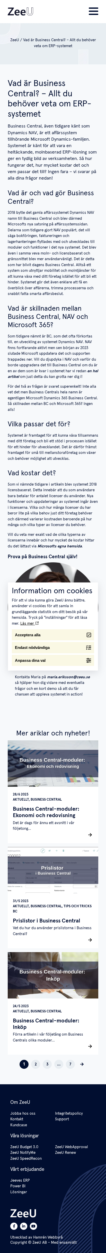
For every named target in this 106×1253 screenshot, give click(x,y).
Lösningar (18, 1192)
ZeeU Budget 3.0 (24, 1147)
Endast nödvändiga (32, 647)
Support (62, 1119)
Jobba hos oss (23, 1113)
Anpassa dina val (30, 660)
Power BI (17, 1186)
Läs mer (27, 623)
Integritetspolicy (69, 1113)
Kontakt (16, 1119)
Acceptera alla (27, 635)
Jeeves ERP (20, 1180)
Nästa (81, 1064)
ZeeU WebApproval (71, 1147)
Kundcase (18, 1125)
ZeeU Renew (65, 1153)
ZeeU (14, 40)
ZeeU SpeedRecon (26, 1159)
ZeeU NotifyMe (23, 1153)
